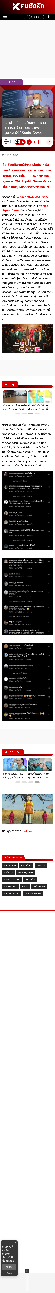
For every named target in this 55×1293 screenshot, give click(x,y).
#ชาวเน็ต (30, 880)
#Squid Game (32, 894)
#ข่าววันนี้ (26, 866)
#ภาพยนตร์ (10, 887)
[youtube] (36, 17)
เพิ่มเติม (10, 1260)
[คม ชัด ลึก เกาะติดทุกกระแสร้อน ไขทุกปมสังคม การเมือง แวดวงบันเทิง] (27, 6)
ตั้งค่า (9, 1273)
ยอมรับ (9, 1267)
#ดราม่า (40, 866)
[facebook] (26, 17)
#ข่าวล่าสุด (10, 866)
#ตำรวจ (8, 873)
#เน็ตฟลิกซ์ (39, 887)
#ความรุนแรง (25, 873)
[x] (31, 17)
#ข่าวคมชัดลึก (11, 894)
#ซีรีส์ (25, 887)
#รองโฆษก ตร (12, 880)
